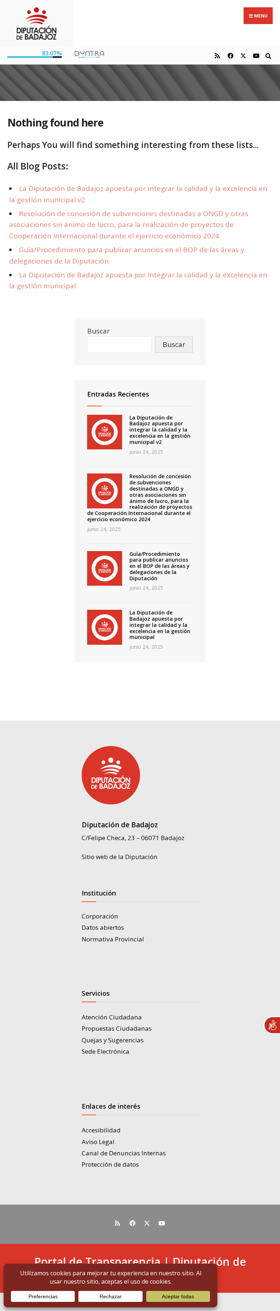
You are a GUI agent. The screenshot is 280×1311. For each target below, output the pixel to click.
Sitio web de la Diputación (120, 856)
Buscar (98, 331)
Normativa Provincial (113, 939)
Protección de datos (110, 1164)
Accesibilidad (101, 1130)
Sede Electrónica (105, 1051)
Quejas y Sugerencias (113, 1040)
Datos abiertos (103, 927)
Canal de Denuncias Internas (124, 1153)
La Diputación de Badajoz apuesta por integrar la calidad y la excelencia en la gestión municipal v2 (159, 429)
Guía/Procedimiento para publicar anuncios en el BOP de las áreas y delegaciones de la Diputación (159, 566)
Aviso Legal (98, 1142)
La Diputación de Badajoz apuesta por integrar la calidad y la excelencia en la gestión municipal (159, 624)
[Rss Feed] (217, 55)
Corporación (100, 916)
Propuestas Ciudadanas (117, 1028)
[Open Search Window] (268, 55)
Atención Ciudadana (112, 1017)
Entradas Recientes (118, 394)
